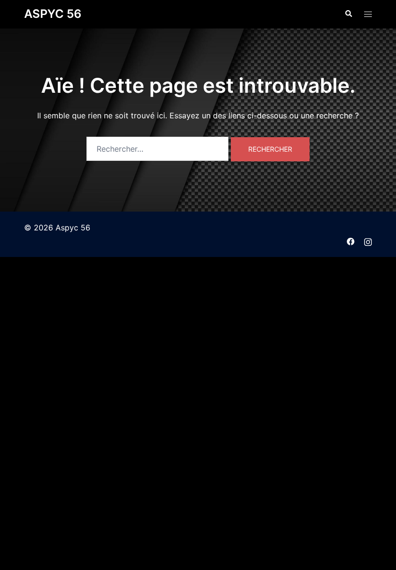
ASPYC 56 (53, 14)
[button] (348, 14)
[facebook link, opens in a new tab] (350, 240)
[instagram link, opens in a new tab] (368, 240)
